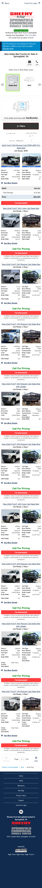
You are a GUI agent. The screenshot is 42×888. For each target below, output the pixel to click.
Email (30, 64)
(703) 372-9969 (30, 35)
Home (21, 776)
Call (37, 64)
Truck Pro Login (21, 805)
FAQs (21, 781)
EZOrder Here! (8, 48)
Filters (22, 126)
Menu (7, 3)
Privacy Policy (21, 795)
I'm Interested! (21, 203)
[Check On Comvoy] (21, 812)
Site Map (21, 790)
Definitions (21, 785)
